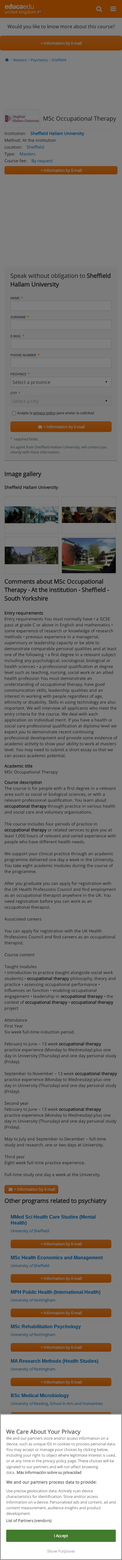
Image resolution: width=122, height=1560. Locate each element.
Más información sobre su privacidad (49, 1472)
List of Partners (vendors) (29, 1520)
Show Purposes (61, 1551)
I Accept (61, 1535)
